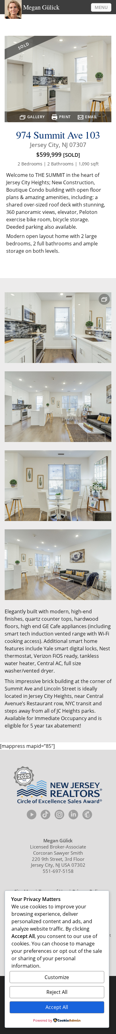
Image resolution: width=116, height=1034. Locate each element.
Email (91, 116)
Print (65, 116)
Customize (57, 977)
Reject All (56, 992)
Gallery (36, 116)
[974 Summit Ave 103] (58, 327)
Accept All (56, 1007)
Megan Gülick (41, 7)
